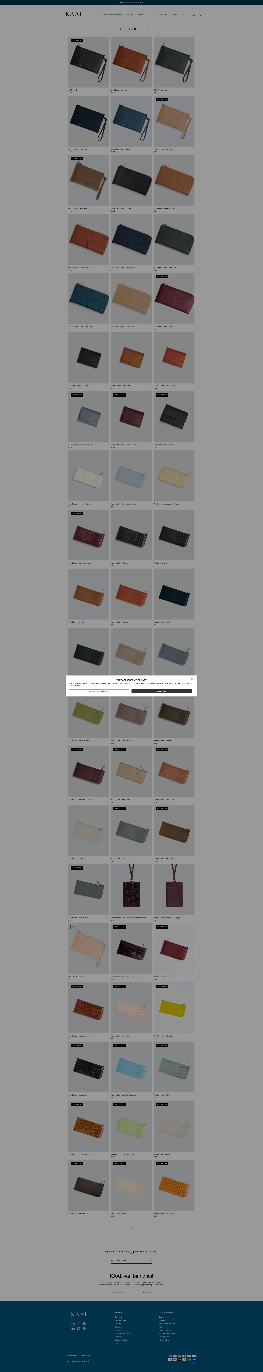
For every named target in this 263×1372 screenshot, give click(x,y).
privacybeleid (77, 686)
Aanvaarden (161, 691)
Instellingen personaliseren (99, 691)
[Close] (191, 679)
